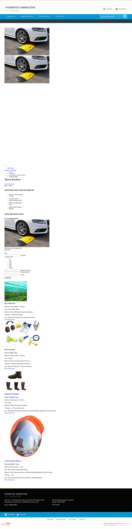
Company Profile (27, 16)
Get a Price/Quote (9, 184)
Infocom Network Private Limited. (122, 525)
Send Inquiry (10, 168)
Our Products (44, 16)
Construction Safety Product (17, 175)
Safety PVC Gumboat (11, 394)
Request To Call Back (10, 170)
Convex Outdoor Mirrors (12, 461)
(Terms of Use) (126, 523)
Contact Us (59, 16)
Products (11, 173)
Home (11, 172)
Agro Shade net (9, 303)
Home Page (11, 16)
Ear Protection (9, 349)
